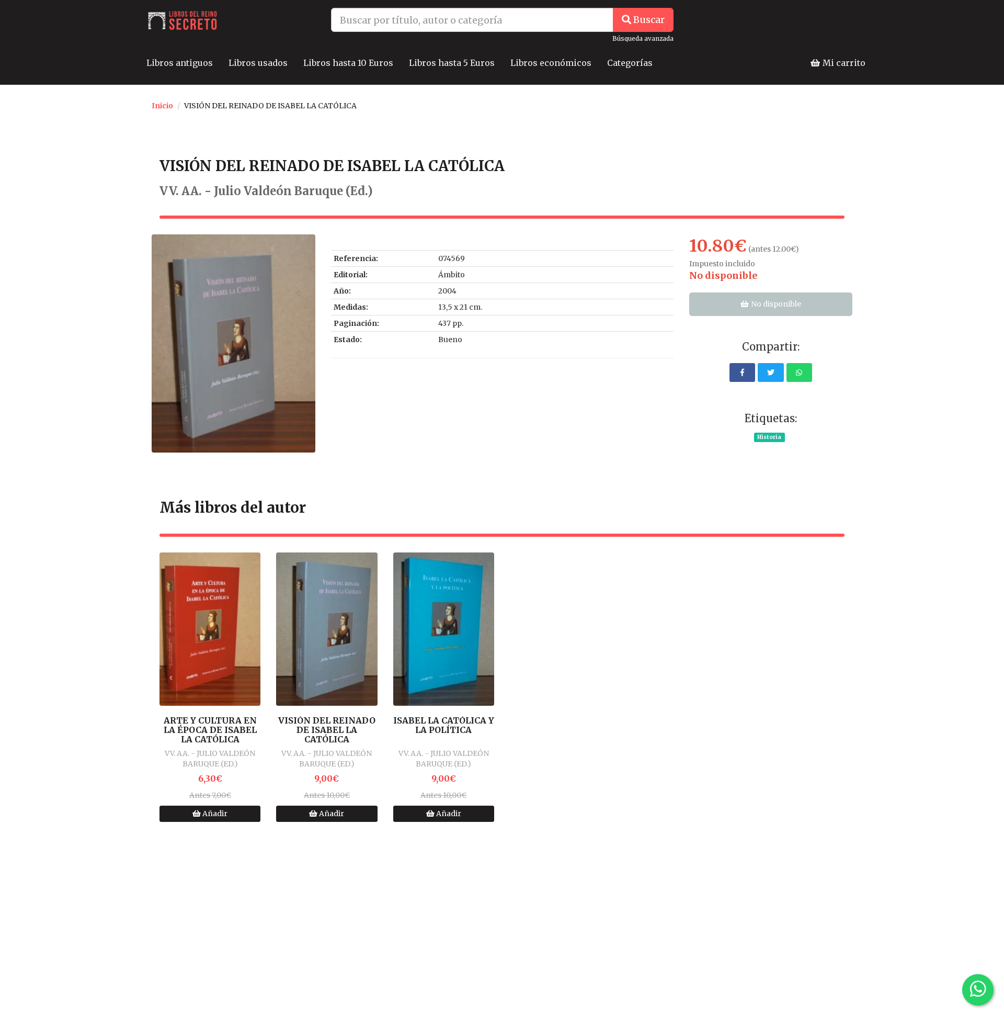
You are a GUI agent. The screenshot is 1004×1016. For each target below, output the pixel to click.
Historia (769, 437)
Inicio (162, 105)
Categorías (630, 63)
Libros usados (258, 63)
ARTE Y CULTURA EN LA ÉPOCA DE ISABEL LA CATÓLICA (210, 730)
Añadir (214, 813)
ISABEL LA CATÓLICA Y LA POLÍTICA (443, 725)
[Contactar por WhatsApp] (978, 990)
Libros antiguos (179, 63)
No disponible (775, 304)
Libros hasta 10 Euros (348, 63)
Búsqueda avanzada (643, 38)
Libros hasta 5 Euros (452, 63)
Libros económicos (550, 63)
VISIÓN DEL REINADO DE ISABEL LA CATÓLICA (326, 730)
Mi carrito (842, 63)
